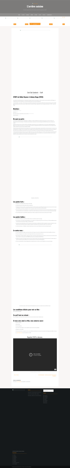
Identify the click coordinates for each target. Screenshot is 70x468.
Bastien (38, 94)
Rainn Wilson (29, 395)
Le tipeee (14, 461)
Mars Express (14, 24)
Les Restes (44, 14)
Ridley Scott (33, 395)
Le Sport (40, 14)
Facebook (14, 456)
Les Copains (15, 463)
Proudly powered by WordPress (17, 466)
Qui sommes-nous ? (16, 462)
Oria (25, 466)
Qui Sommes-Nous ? (49, 14)
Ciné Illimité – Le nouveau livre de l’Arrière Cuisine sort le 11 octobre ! (23, 24)
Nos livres (45, 402)
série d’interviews (19, 332)
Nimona (51, 24)
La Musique (27, 14)
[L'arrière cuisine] (35, 3)
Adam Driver (29, 392)
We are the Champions (38, 395)
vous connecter (19, 381)
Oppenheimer (38, 24)
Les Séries (36, 14)
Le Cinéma (32, 14)
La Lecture (23, 14)
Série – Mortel (16, 374)
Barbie (63, 24)
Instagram (14, 457)
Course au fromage (34, 392)
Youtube (14, 458)
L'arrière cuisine (35, 6)
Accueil (19, 14)
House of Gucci (39, 392)
